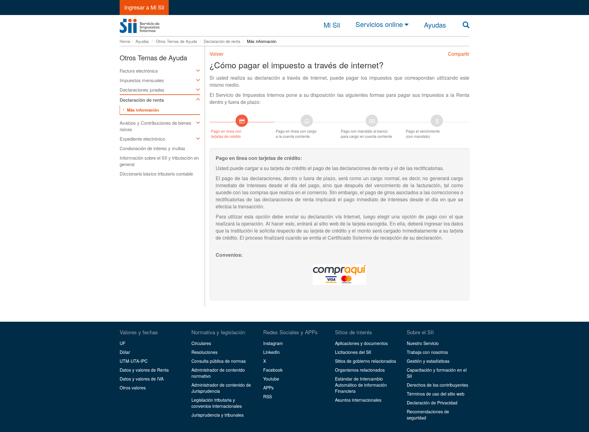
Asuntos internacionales (358, 400)
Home (125, 41)
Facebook (273, 370)
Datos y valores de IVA (142, 379)
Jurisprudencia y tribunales (217, 415)
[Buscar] (466, 24)
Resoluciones (204, 352)
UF (122, 343)
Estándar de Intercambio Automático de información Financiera (361, 385)
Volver (216, 53)
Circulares (201, 343)
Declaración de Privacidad (432, 403)
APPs (268, 388)
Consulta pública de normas (218, 361)
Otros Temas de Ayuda (176, 41)
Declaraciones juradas (142, 89)
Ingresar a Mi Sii (144, 7)
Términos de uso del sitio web (435, 394)
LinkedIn (271, 352)
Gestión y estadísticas (428, 361)
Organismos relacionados (360, 370)
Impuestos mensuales (142, 80)
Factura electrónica (139, 70)
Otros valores (133, 388)
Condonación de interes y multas (152, 148)
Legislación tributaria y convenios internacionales (216, 403)
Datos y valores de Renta (144, 370)
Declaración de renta (222, 41)
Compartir (458, 53)
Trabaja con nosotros (427, 352)
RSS (267, 396)
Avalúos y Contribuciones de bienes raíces (155, 125)
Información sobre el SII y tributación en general (159, 160)
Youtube (271, 379)
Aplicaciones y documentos (361, 343)
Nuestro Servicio (423, 343)
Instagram (273, 343)
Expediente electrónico (142, 138)
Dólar (125, 352)
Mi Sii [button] (332, 25)
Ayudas (142, 41)
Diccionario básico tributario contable (156, 173)
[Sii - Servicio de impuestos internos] (140, 24)
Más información (143, 110)
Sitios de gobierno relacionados (365, 361)
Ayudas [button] (435, 25)
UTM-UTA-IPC (134, 361)
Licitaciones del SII (353, 352)
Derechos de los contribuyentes (437, 385)
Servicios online (380, 24)
